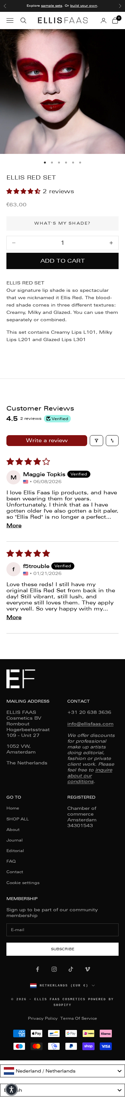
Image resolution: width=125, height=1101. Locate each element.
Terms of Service (78, 1018)
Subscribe (62, 949)
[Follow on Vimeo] (87, 969)
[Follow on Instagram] (54, 969)
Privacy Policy (43, 1018)
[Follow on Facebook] (37, 969)
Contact (14, 872)
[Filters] (96, 440)
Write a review (47, 440)
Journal (14, 840)
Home (12, 808)
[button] (24, 191)
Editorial (15, 851)
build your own (83, 5)
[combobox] (62, 1071)
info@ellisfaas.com (90, 723)
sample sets (51, 5)
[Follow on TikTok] (71, 969)
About (13, 829)
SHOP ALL (17, 819)
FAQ (11, 861)
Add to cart (62, 261)
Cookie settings (22, 883)
